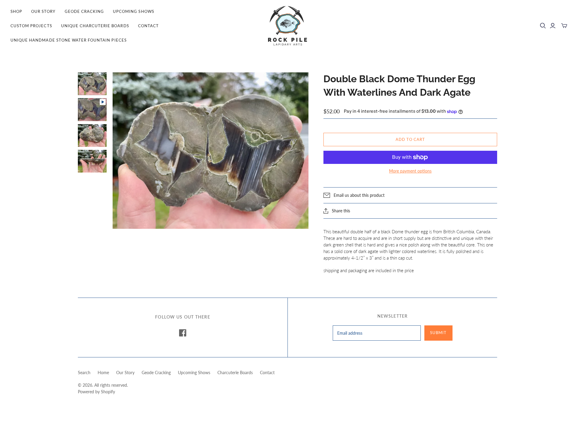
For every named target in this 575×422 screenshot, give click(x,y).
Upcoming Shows (133, 11)
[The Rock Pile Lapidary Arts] (287, 25)
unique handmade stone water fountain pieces (68, 40)
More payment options (410, 170)
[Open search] (543, 26)
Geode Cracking (84, 11)
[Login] (553, 25)
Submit (438, 332)
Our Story (43, 11)
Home (103, 372)
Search (84, 372)
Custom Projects (31, 25)
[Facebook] (182, 332)
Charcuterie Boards (235, 372)
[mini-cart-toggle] (564, 25)
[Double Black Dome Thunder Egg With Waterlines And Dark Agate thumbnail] (92, 83)
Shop (16, 11)
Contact (148, 25)
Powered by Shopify (96, 391)
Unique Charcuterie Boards (95, 25)
